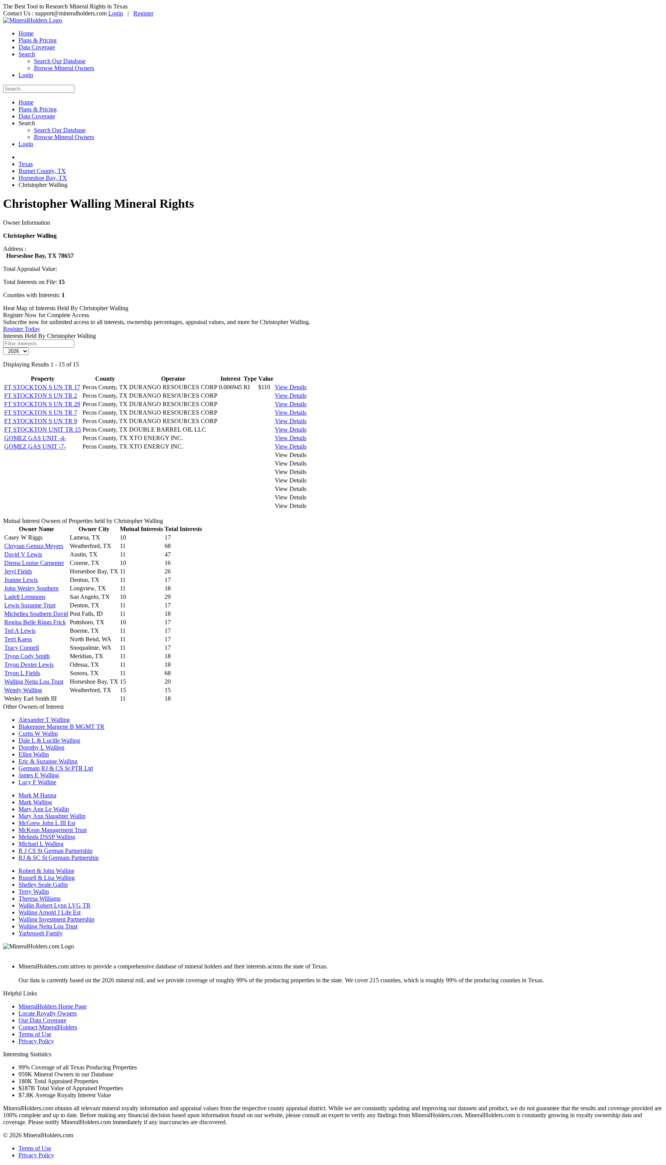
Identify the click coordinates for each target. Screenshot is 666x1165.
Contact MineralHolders (47, 1027)
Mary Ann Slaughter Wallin (52, 816)
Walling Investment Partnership (56, 919)
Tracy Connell (21, 647)
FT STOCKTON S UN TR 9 (40, 421)
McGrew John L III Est (46, 823)
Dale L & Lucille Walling (49, 740)
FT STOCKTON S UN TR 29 (42, 404)
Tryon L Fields (22, 673)
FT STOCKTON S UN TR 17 (42, 387)
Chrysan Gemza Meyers (33, 546)
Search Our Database (60, 61)
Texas (25, 164)
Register (143, 13)
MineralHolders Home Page (52, 1006)
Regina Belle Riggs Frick (35, 622)
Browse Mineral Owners (64, 68)
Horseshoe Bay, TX (42, 178)
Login (115, 13)
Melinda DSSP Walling (46, 837)
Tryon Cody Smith (27, 656)
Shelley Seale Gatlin (43, 884)
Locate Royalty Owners (47, 1013)
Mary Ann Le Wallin (43, 809)
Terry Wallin (33, 891)
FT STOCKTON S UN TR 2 (40, 395)
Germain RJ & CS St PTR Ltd (55, 768)
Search (26, 54)
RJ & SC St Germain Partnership (58, 857)
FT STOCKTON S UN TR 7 (40, 412)
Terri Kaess (18, 639)
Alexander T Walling (44, 719)
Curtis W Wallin (38, 733)
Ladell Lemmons (24, 596)
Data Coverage (36, 47)
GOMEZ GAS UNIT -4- (35, 438)
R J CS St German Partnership (55, 850)
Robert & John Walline (46, 870)
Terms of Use (34, 1034)
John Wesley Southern (31, 588)
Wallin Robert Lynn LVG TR (54, 905)
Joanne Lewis (21, 580)
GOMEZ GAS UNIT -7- (35, 446)
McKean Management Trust (52, 830)
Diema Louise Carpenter (34, 563)
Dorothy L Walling (41, 747)
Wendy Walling (23, 690)
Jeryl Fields (18, 571)
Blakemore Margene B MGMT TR (61, 726)
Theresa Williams (39, 898)
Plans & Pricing (37, 40)
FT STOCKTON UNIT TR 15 (42, 429)
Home (26, 33)
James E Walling (38, 775)
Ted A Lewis (19, 630)
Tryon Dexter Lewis (29, 664)
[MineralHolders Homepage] (32, 20)
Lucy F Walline (37, 782)
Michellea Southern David (36, 613)
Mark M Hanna (37, 795)
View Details (290, 387)
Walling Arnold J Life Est (49, 912)
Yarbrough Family (40, 933)
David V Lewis (23, 554)
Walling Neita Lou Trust (33, 681)
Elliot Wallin (33, 754)
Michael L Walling (41, 844)
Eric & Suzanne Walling (47, 761)
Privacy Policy (36, 1041)
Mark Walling (35, 802)
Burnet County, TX (42, 171)
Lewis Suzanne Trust (30, 605)
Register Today (21, 329)
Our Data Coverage (42, 1020)
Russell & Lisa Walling (46, 877)
